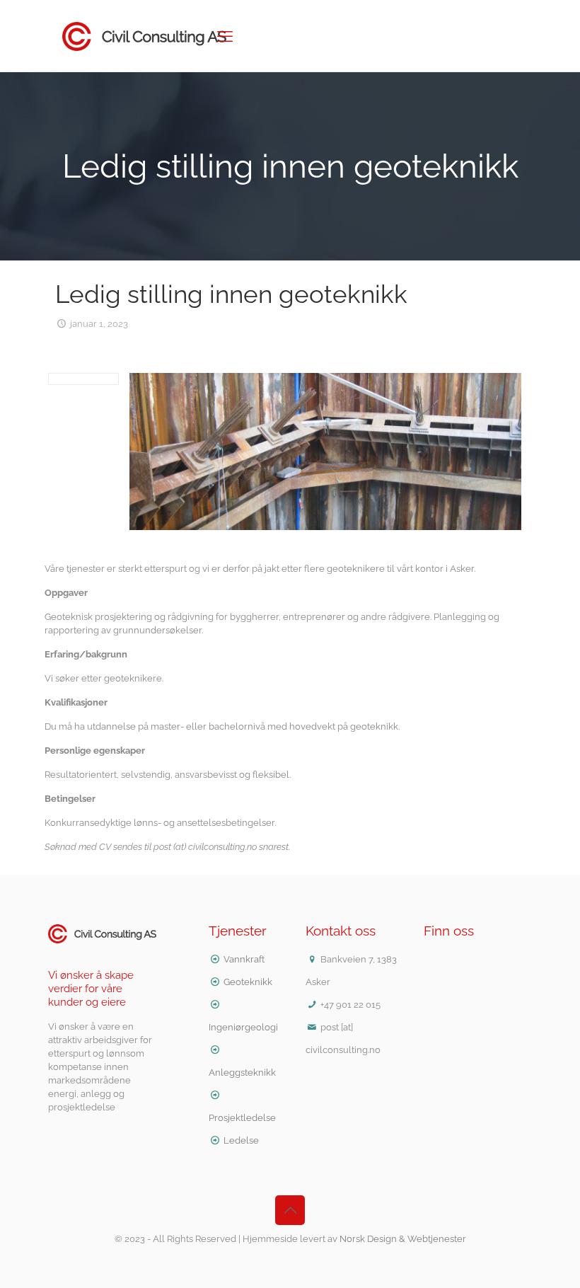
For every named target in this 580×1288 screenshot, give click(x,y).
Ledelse (241, 1140)
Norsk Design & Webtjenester (403, 1239)
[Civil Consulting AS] (144, 35)
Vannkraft (244, 959)
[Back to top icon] (290, 1210)
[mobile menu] (225, 36)
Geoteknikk (248, 982)
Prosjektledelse (242, 1117)
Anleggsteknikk (242, 1072)
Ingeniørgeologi (243, 1027)
